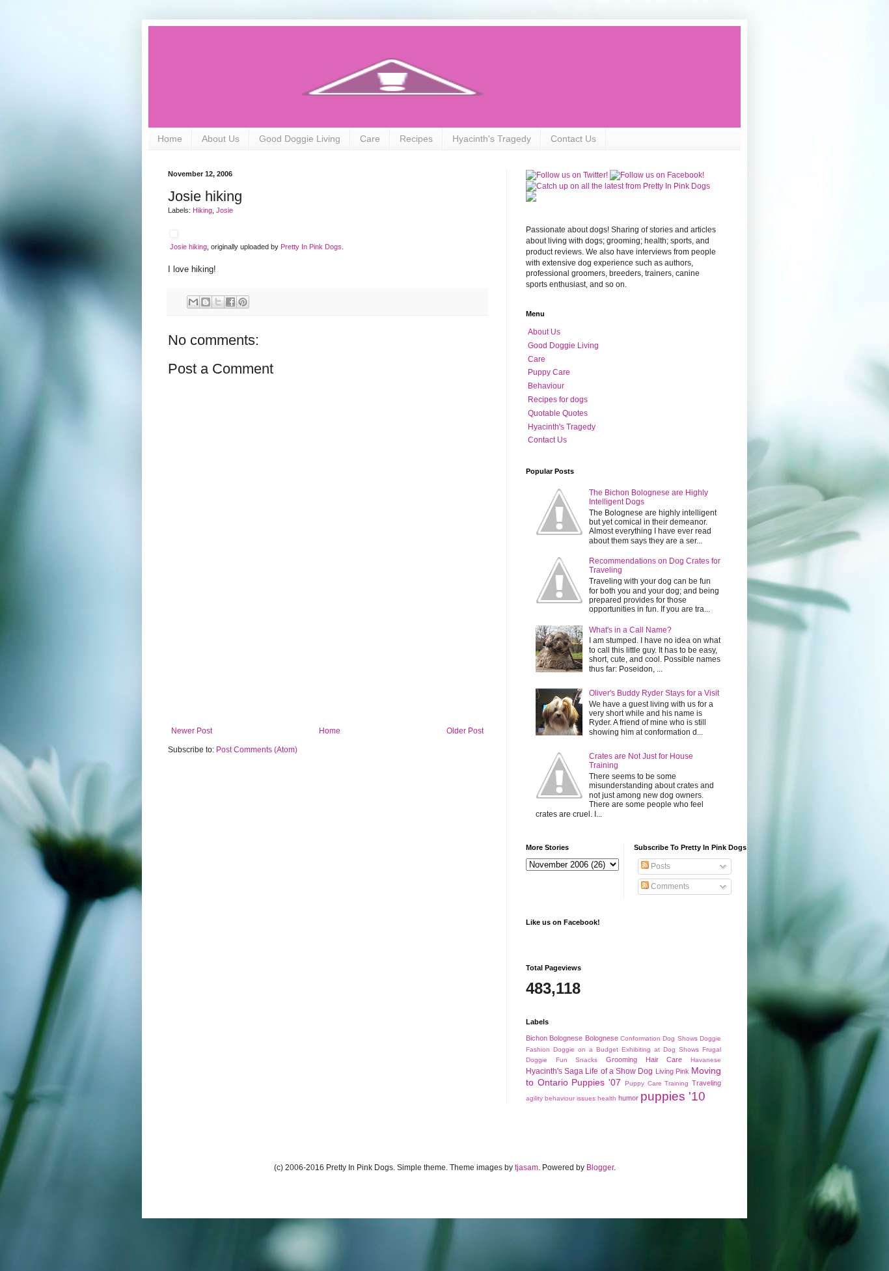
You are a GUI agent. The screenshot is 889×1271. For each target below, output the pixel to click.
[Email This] (193, 301)
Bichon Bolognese (554, 1038)
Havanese (706, 1059)
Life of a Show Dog (619, 1071)
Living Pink (672, 1071)
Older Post (465, 730)
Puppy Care (549, 372)
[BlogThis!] (205, 301)
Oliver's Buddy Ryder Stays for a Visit (654, 693)
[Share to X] (218, 301)
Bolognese (601, 1038)
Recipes (416, 138)
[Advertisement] (327, 690)
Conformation (640, 1038)
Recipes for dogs (558, 399)
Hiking (202, 210)
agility (534, 1098)
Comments (669, 886)
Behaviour (546, 385)
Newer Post (191, 730)
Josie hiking (188, 247)
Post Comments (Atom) (256, 749)
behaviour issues (570, 1098)
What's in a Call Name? (630, 630)
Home (169, 138)
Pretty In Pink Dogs (311, 247)
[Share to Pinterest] (242, 301)
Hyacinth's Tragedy (491, 138)
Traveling (706, 1083)
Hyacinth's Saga (554, 1071)
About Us (220, 138)
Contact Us (573, 138)
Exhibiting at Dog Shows (660, 1049)
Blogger (600, 1167)
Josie (224, 210)
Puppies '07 (596, 1082)
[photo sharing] (174, 234)
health (606, 1098)
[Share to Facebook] (230, 301)
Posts (659, 866)
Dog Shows (680, 1038)
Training (676, 1083)
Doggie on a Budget (585, 1049)
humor (628, 1098)
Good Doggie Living (299, 138)
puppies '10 (672, 1096)
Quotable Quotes (558, 413)
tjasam (526, 1167)
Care (370, 138)
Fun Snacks (577, 1059)
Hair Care (664, 1059)
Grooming (621, 1059)
